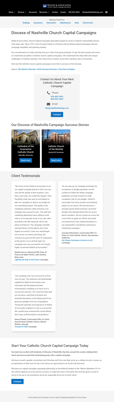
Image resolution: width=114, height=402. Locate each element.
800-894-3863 (74, 12)
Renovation (51, 23)
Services (21, 12)
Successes (33, 12)
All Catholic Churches (27, 69)
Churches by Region (66, 69)
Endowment (88, 23)
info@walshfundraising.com (92, 12)
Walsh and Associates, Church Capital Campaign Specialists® (54, 397)
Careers (63, 12)
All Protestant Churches (47, 69)
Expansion (38, 23)
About (11, 12)
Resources (43, 12)
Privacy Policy (81, 397)
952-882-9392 (57, 96)
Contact (55, 12)
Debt (77, 23)
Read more (25, 160)
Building (26, 23)
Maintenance (65, 23)
